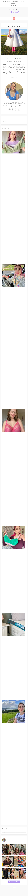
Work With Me (15, 1)
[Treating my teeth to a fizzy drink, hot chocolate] (8, 861)
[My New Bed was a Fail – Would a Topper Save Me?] (13, 624)
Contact (22, 1)
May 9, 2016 (10, 61)
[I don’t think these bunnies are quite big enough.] (8, 873)
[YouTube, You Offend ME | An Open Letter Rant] (13, 537)
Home (4, 1)
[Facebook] (11, 5)
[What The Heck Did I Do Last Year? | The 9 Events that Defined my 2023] (13, 711)
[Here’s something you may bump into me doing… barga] (20, 873)
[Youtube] (16, 109)
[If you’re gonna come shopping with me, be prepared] (8, 849)
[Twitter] (13, 5)
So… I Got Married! (14, 58)
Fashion (11, 54)
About (8, 1)
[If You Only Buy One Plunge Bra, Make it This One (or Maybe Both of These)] (13, 141)
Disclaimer (13, 3)
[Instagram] (19, 109)
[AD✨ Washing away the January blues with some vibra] (20, 861)
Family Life (5, 54)
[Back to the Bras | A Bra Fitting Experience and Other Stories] (13, 420)
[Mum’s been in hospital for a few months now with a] (20, 849)
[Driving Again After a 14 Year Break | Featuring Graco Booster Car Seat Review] (13, 275)
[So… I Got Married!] (14, 42)
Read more (14, 77)
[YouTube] (15, 5)
